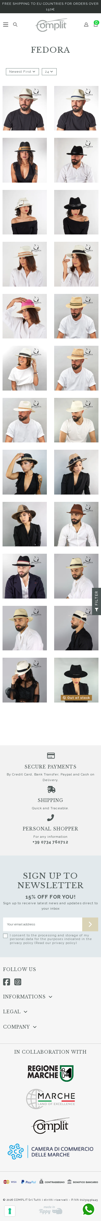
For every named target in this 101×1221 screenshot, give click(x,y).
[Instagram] (18, 982)
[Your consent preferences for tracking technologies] (9, 1211)
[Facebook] (6, 982)
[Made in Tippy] (50, 1210)
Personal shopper (50, 829)
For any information (50, 837)
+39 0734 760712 (50, 842)
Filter (96, 599)
